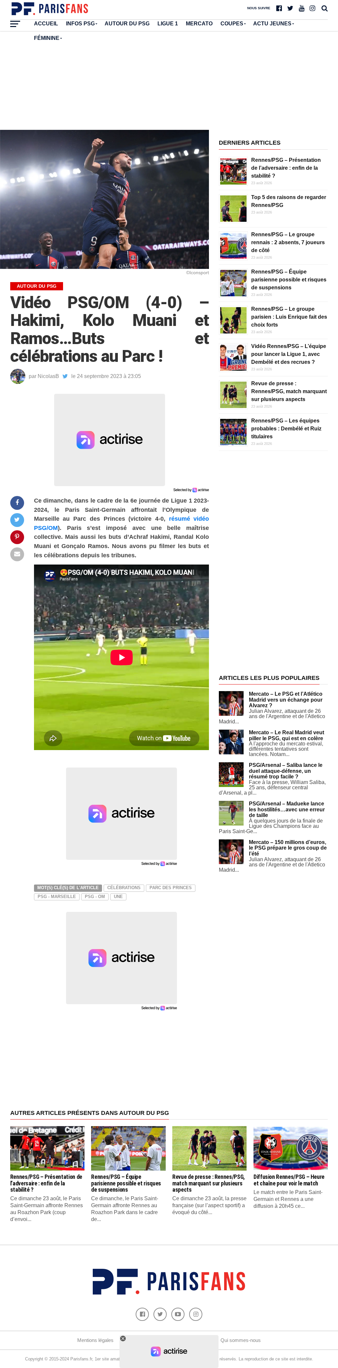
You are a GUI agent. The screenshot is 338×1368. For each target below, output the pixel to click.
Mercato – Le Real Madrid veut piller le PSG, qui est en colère (286, 735)
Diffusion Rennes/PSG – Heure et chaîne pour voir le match (289, 1180)
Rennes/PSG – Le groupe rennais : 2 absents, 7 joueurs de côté (288, 242)
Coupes (231, 23)
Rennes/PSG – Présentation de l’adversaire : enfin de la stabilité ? (286, 168)
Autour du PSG (127, 23)
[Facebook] (142, 1314)
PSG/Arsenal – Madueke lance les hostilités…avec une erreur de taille (287, 809)
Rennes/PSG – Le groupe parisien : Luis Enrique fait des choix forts (289, 317)
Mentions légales (95, 1340)
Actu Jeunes (272, 23)
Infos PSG (80, 23)
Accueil (46, 23)
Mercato (199, 23)
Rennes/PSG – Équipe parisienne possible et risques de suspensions (288, 279)
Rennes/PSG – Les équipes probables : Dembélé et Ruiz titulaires (286, 428)
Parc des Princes (171, 887)
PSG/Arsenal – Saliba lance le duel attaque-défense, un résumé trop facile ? (285, 770)
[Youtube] (178, 1314)
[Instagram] (195, 1314)
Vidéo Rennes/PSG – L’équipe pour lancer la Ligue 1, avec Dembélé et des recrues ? (288, 354)
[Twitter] (160, 1314)
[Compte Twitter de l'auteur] (65, 376)
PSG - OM (95, 896)
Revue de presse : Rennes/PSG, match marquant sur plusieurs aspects (289, 391)
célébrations (124, 887)
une (118, 896)
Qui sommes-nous (240, 1340)
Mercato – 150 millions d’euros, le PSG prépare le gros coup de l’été (288, 848)
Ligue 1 (167, 23)
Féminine (46, 38)
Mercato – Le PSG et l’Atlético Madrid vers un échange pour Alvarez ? (285, 699)
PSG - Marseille (57, 896)
